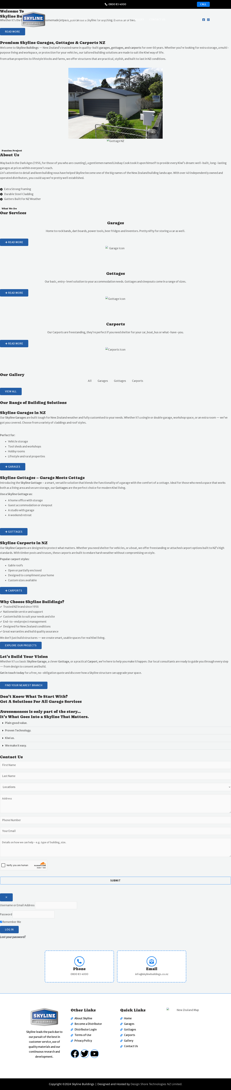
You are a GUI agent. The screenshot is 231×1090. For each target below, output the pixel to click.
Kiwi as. (10, 738)
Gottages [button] (120, 381)
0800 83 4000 (117, 4)
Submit (115, 880)
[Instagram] (208, 19)
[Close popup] (6, 897)
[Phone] (79, 961)
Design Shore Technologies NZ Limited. (156, 1084)
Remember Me (11, 922)
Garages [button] (103, 381)
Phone (79, 969)
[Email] (152, 961)
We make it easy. (16, 745)
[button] (115, 723)
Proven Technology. (18, 730)
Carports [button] (137, 381)
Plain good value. (16, 723)
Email (151, 969)
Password (6, 914)
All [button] (90, 381)
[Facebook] (203, 19)
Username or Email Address (17, 905)
